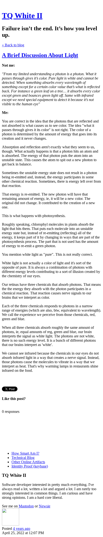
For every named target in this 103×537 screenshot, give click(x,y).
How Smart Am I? (25, 453)
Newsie (44, 506)
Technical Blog (22, 458)
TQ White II (22, 15)
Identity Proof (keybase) (29, 466)
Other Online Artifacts (28, 462)
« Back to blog (13, 45)
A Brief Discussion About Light (40, 55)
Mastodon (26, 506)
